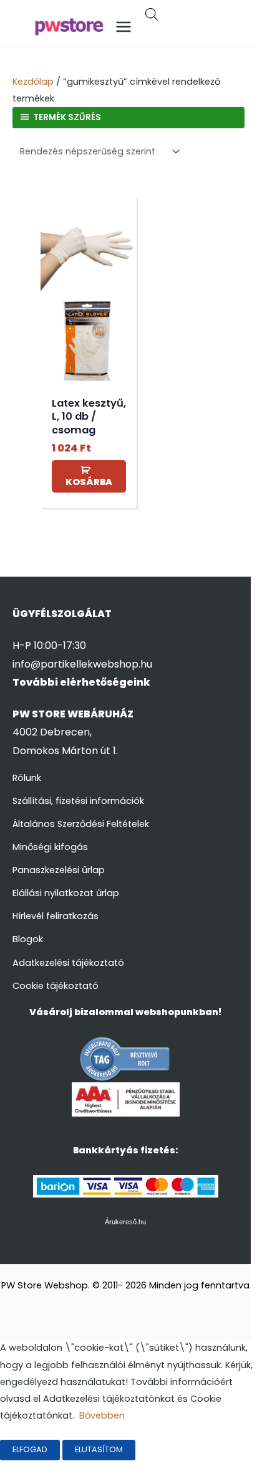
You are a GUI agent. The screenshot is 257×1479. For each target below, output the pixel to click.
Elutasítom (99, 1449)
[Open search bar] (151, 16)
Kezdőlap (33, 81)
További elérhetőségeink (81, 682)
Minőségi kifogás (50, 847)
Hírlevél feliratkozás (55, 916)
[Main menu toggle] (123, 27)
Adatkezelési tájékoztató (68, 963)
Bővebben (102, 1415)
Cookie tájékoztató (55, 986)
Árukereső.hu (125, 1222)
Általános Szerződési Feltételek (80, 824)
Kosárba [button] (88, 482)
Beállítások (175, 1449)
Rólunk (26, 778)
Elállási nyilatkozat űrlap (65, 893)
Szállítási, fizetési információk (78, 801)
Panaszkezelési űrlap (58, 870)
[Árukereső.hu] (125, 1058)
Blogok (27, 939)
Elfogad (29, 1449)
